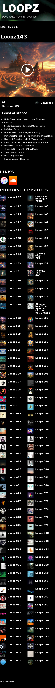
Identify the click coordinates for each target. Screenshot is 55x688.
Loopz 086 (42, 461)
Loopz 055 (14, 589)
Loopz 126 (14, 296)
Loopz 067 (14, 541)
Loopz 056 (42, 581)
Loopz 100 (42, 406)
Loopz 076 (42, 501)
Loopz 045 (14, 628)
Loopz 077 (14, 501)
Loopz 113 (14, 358)
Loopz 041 (14, 644)
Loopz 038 (42, 652)
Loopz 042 (42, 636)
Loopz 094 (42, 429)
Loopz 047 (14, 621)
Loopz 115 (14, 350)
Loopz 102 (41, 398)
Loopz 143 (42, 214)
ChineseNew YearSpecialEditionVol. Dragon (42, 308)
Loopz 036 (42, 660)
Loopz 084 (42, 469)
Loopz (20, 8)
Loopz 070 (42, 525)
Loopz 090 (42, 445)
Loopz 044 (42, 628)
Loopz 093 (14, 437)
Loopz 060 (42, 565)
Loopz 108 (42, 374)
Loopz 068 (42, 533)
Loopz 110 (41, 366)
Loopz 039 (14, 652)
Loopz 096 (42, 421)
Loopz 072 (41, 517)
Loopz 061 (14, 565)
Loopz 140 (14, 230)
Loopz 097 (14, 421)
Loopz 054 (42, 589)
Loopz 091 (14, 445)
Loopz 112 (41, 358)
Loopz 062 (42, 557)
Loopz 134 (14, 254)
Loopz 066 (42, 541)
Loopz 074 (42, 509)
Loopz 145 (42, 206)
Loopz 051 (14, 605)
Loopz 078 (42, 493)
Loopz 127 (41, 288)
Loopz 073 (14, 517)
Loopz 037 (14, 660)
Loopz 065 (14, 549)
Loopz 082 (42, 477)
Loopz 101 (14, 406)
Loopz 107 (14, 382)
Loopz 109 (14, 374)
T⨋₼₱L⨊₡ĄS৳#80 (40, 273)
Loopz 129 (41, 281)
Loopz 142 (14, 222)
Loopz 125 (41, 296)
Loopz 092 (42, 437)
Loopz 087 (14, 461)
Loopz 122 (41, 318)
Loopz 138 (14, 238)
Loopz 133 (14, 263)
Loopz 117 (14, 342)
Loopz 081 (14, 485)
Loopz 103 (14, 398)
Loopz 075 (14, 509)
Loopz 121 (14, 326)
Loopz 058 (42, 573)
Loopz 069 (14, 533)
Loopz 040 (42, 644)
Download (46, 102)
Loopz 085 (14, 469)
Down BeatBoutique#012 (42, 198)
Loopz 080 (42, 485)
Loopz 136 (14, 246)
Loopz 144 (14, 214)
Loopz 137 (41, 238)
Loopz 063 (14, 557)
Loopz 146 (14, 206)
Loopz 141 (41, 222)
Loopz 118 (41, 334)
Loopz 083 (14, 477)
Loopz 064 (42, 549)
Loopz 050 (42, 605)
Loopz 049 (14, 613)
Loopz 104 (42, 390)
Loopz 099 (14, 413)
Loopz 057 (14, 581)
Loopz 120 (41, 326)
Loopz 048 (42, 613)
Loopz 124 (14, 304)
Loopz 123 (14, 318)
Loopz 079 (14, 493)
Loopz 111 (14, 366)
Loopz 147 (14, 197)
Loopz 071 (14, 525)
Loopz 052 (42, 597)
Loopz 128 (14, 288)
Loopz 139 (41, 230)
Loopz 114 (41, 350)
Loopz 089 (14, 453)
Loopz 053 (14, 597)
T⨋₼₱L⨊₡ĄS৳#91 (40, 256)
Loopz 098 (42, 413)
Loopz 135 (41, 246)
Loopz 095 (14, 429)
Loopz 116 (41, 342)
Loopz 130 (14, 281)
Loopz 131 (14, 271)
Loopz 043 (14, 636)
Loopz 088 (42, 453)
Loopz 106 (42, 382)
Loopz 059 (14, 573)
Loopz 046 (42, 621)
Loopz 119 (14, 334)
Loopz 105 (14, 390)
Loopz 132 (41, 263)
